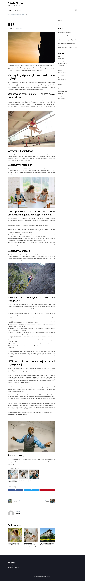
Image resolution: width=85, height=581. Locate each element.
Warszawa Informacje (63, 88)
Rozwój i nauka (62, 72)
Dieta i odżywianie (62, 61)
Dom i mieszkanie (62, 63)
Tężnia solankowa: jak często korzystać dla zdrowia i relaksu (47, 545)
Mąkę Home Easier (62, 91)
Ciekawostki (61, 58)
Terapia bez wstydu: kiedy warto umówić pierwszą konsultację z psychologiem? (31, 545)
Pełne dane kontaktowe (13, 567)
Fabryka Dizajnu (15, 3)
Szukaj (60, 20)
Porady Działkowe (62, 96)
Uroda (59, 77)
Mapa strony (18, 10)
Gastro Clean (61, 98)
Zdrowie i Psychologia (13, 20)
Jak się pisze (61, 65)
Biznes (59, 56)
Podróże (60, 68)
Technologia (61, 75)
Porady (60, 70)
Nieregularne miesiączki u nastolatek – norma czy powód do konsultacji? (14, 545)
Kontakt (10, 10)
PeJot (11, 28)
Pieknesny (60, 93)
